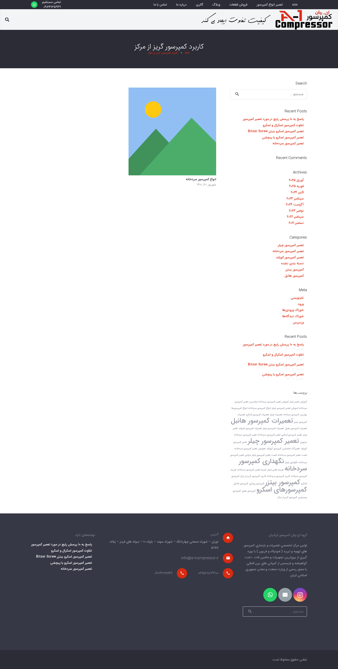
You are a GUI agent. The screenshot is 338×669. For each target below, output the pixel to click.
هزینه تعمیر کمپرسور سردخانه (251, 470)
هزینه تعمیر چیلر (275, 470)
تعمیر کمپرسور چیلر (291, 245)
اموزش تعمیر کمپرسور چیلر (285, 408)
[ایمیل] (285, 595)
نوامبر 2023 (296, 210)
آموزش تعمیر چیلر (298, 402)
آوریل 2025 (296, 180)
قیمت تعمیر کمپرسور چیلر (264, 455)
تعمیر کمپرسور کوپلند (290, 257)
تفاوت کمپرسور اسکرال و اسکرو (283, 125)
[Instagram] (300, 595)
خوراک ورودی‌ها (293, 310)
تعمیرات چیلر (276, 415)
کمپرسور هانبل (294, 275)
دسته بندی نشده (292, 263)
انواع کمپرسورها (239, 408)
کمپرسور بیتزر (294, 269)
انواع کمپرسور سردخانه (201, 179)
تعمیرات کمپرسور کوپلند (250, 428)
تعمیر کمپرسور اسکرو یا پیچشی (283, 137)
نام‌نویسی (297, 297)
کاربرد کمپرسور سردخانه (278, 476)
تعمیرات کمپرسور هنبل (296, 428)
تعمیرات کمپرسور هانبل (262, 421)
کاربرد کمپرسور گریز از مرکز (253, 476)
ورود (301, 304)
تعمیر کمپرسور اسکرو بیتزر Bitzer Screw (276, 131)
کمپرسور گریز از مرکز (287, 497)
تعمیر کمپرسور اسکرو (291, 435)
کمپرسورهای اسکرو (281, 489)
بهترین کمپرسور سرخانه (295, 415)
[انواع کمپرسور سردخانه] (172, 131)
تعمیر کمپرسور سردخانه (288, 143)
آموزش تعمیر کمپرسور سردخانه (273, 402)
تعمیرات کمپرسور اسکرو (257, 415)
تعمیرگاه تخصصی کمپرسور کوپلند (283, 449)
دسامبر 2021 (296, 222)
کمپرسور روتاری (256, 484)
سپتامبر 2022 (295, 216)
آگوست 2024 (295, 204)
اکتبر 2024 (297, 192)
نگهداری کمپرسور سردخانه (273, 465)
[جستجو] (7, 19)
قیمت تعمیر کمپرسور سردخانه (292, 455)
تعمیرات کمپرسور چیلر (273, 428)
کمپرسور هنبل (248, 491)
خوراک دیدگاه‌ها (293, 316)
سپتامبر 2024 (295, 198)
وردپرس (298, 322)
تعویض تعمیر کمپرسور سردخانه (250, 449)
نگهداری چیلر (291, 462)
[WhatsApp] (34, 4)
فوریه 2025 (296, 186)
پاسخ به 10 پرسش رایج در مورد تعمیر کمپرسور (273, 119)
